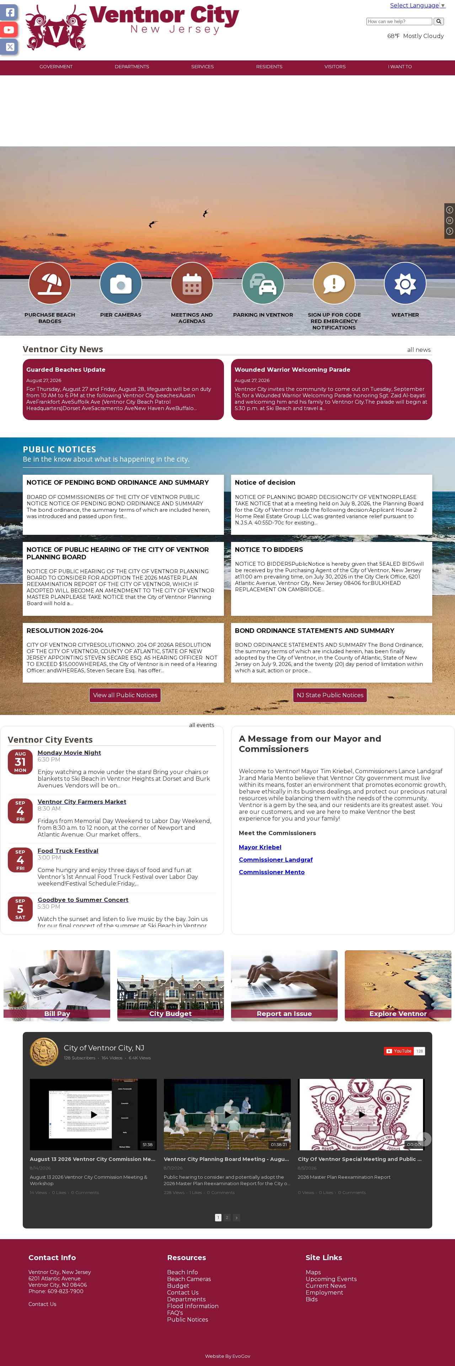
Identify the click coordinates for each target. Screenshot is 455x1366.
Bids (311, 1299)
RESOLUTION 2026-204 (65, 630)
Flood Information (193, 1306)
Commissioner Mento (272, 872)
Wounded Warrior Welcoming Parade (292, 369)
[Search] (439, 21)
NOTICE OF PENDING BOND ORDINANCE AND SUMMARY (118, 482)
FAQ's (175, 1312)
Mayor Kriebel (260, 847)
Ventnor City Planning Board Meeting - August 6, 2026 (227, 1159)
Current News (326, 1285)
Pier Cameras (120, 315)
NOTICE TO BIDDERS (269, 549)
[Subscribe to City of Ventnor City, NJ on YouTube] (404, 1051)
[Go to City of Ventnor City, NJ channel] (44, 1052)
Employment (324, 1292)
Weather (405, 315)
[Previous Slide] (449, 210)
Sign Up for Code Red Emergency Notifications (334, 321)
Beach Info (182, 1272)
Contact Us (42, 1304)
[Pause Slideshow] (449, 221)
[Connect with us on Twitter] (9, 47)
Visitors (335, 66)
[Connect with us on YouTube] (9, 30)
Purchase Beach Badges (50, 318)
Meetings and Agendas (192, 318)
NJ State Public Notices (330, 695)
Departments (132, 66)
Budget (178, 1285)
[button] (30, 1139)
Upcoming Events (331, 1279)
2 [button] (227, 1217)
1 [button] (218, 1217)
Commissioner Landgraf (276, 859)
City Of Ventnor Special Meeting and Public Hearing (361, 1159)
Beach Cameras (189, 1279)
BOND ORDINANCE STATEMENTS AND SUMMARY (314, 630)
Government (56, 66)
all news (418, 349)
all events (201, 725)
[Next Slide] (449, 231)
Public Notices (187, 1319)
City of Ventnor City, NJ (104, 1048)
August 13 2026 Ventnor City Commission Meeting (93, 1159)
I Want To (400, 66)
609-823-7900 (66, 1291)
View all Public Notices (125, 695)
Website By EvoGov (227, 1356)
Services (202, 66)
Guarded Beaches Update (66, 369)
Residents (269, 66)
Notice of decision (265, 482)
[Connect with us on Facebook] (9, 12)
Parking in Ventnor (263, 315)
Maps (313, 1272)
